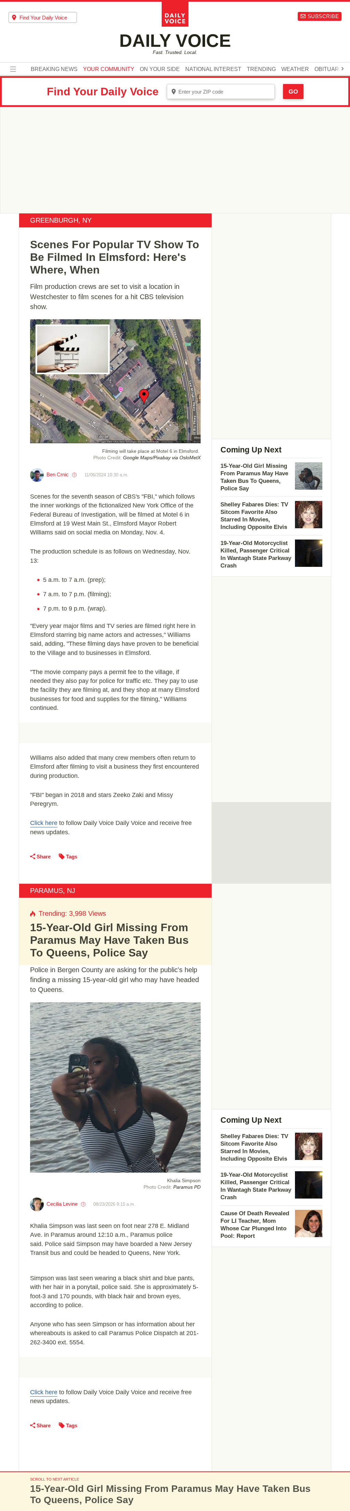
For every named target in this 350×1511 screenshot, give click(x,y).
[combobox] (43, 17)
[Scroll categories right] (342, 68)
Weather (295, 69)
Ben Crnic (57, 474)
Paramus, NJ (52, 890)
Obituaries (331, 69)
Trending (261, 69)
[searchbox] (48, 17)
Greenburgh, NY (61, 220)
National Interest (213, 69)
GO (293, 91)
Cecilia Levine (62, 1204)
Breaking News (54, 69)
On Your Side (160, 69)
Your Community (108, 69)
